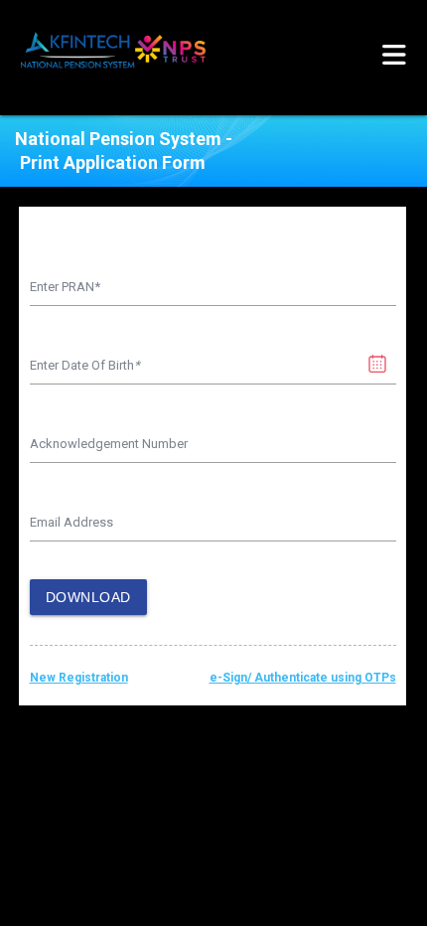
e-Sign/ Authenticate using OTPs (303, 678)
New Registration (79, 678)
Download (88, 597)
